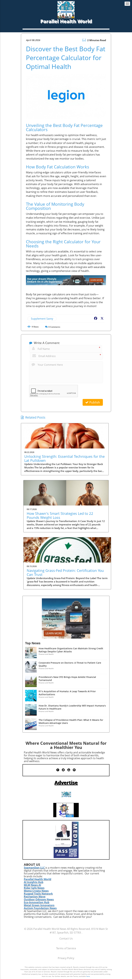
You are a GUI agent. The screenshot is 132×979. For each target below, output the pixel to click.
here (88, 976)
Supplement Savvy (42, 318)
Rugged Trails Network (38, 893)
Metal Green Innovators (39, 905)
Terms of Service (66, 948)
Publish (94, 402)
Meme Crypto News (36, 891)
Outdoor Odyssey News (39, 899)
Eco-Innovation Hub (36, 902)
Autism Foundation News (40, 908)
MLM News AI (32, 885)
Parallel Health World (37, 879)
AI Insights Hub (33, 882)
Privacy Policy (66, 958)
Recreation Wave (34, 896)
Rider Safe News (34, 888)
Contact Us (66, 938)
